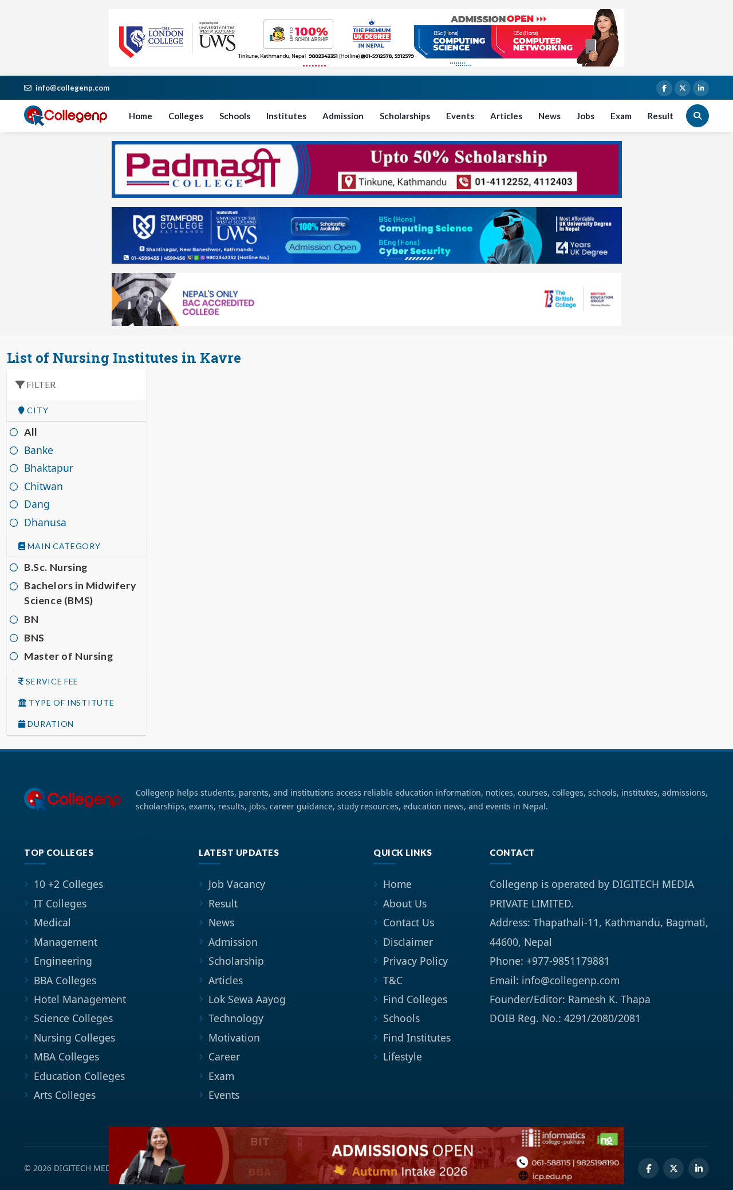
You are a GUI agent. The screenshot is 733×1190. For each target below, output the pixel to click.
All (31, 432)
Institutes (286, 116)
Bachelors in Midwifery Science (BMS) (80, 593)
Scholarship (236, 961)
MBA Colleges (66, 1056)
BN (31, 619)
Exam (621, 116)
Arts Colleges (65, 1095)
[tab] (76, 410)
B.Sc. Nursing (56, 567)
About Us (405, 903)
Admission (343, 116)
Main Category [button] (63, 546)
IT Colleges (60, 903)
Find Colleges (415, 999)
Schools (234, 116)
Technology (235, 1018)
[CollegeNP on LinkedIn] (701, 88)
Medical (52, 922)
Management (65, 942)
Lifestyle (402, 1056)
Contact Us (408, 922)
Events (460, 116)
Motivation (234, 1037)
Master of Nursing (68, 656)
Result (660, 116)
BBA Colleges (65, 980)
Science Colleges (73, 1018)
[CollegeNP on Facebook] (664, 88)
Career (224, 1056)
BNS (34, 638)
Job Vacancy (236, 884)
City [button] (37, 410)
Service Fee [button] (51, 681)
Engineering (63, 961)
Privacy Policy (415, 961)
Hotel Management (80, 999)
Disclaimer (408, 942)
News (549, 116)
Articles (506, 116)
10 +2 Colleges (68, 884)
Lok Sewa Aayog (247, 999)
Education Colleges (79, 1076)
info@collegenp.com (72, 87)
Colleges (185, 116)
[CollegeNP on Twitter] (683, 88)
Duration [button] (50, 724)
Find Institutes (417, 1037)
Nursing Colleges (74, 1037)
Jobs (585, 116)
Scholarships (405, 116)
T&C (393, 980)
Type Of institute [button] (71, 702)
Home (140, 116)
